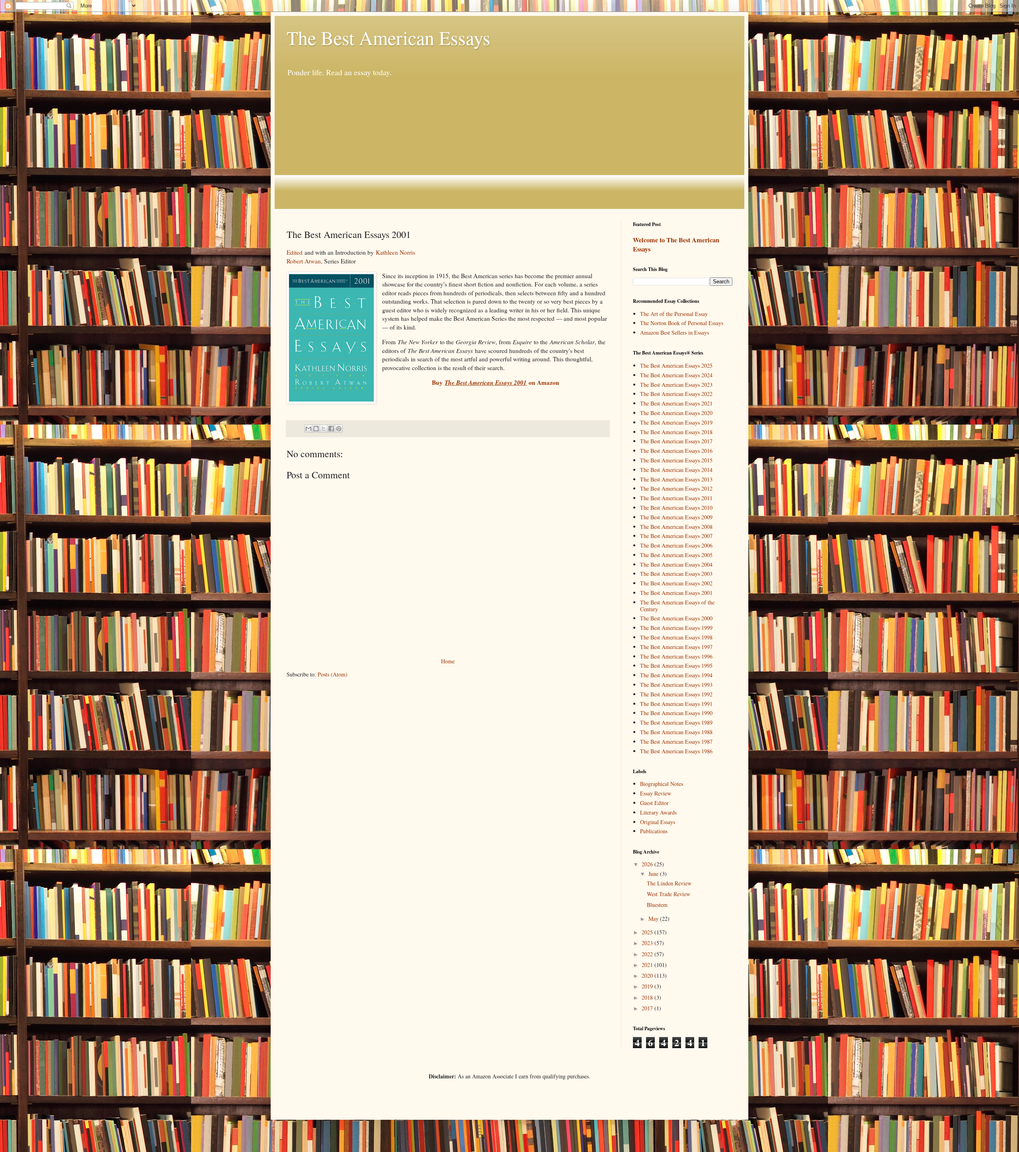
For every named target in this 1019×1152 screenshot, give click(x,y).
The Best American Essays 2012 (676, 488)
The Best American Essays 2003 (676, 573)
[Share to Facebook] (331, 429)
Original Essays (657, 822)
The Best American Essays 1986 (676, 751)
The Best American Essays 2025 (676, 365)
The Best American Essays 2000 (676, 618)
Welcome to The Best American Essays (676, 244)
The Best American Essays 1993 (676, 684)
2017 (648, 1008)
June (654, 873)
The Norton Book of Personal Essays (681, 323)
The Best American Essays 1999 (676, 628)
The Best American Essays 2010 (676, 507)
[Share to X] (324, 429)
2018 (648, 997)
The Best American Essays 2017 (676, 441)
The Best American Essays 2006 (676, 545)
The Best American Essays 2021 (676, 403)
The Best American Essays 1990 (676, 713)
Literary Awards (658, 812)
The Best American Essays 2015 (676, 460)
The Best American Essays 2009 (676, 517)
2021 (648, 965)
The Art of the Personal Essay (674, 314)
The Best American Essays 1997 (676, 647)
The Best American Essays (388, 37)
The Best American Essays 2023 (676, 384)
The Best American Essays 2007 (676, 536)
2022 (648, 954)
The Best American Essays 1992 (676, 694)
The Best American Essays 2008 (676, 526)
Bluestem (657, 904)
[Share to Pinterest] (339, 429)
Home (448, 661)
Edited (295, 252)
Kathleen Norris (395, 252)
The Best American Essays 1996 (676, 656)
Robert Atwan (304, 261)
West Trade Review (668, 894)
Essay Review (655, 793)
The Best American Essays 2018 (676, 432)
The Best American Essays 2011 (676, 498)
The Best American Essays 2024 (676, 375)
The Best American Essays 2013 (676, 479)
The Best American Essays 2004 (676, 564)
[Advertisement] (509, 143)
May (654, 918)
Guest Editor (654, 803)
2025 (648, 932)
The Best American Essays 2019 (676, 422)
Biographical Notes (661, 783)
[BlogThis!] (316, 429)
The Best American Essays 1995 (676, 665)
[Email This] (308, 429)
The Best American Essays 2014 (676, 470)
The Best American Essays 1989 (676, 722)
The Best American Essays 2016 (676, 450)
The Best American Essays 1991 (676, 704)
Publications (654, 831)
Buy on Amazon (495, 382)
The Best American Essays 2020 (676, 413)
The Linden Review (669, 883)
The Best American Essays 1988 (676, 732)
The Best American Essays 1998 (676, 637)
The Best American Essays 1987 (676, 741)
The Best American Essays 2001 (676, 592)
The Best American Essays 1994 (676, 675)
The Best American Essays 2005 (676, 555)
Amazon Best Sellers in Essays (674, 332)
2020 (648, 975)
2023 (648, 943)
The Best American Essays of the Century (677, 605)
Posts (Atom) (332, 674)
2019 (648, 986)
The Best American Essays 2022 (676, 394)
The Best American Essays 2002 (676, 583)
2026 (648, 864)
